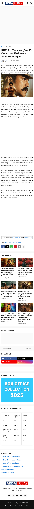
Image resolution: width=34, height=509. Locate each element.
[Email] (19, 246)
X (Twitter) (16, 238)
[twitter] (13, 495)
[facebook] (9, 495)
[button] (2, 3)
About (11, 506)
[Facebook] (3, 246)
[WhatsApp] (11, 246)
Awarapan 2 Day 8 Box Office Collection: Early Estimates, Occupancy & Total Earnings (8, 293)
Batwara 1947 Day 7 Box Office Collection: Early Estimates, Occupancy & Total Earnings (25, 294)
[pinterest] (21, 495)
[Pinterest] (15, 246)
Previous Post (7, 348)
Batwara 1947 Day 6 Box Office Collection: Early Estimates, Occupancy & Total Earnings (25, 317)
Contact (17, 506)
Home (3, 47)
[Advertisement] (17, 25)
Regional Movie (16, 242)
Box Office (9, 47)
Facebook (28, 238)
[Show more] (23, 246)
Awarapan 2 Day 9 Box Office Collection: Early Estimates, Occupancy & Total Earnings (25, 271)
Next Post (28, 348)
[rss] (25, 495)
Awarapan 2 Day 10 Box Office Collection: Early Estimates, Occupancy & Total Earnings (8, 272)
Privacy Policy (25, 506)
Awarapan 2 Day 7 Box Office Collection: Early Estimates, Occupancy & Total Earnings (8, 316)
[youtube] (17, 495)
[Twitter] (7, 246)
